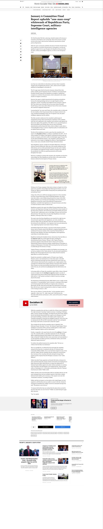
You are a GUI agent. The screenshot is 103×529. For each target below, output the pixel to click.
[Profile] (82, 1)
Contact (76, 1)
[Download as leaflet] (20, 54)
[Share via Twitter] (20, 43)
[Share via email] (20, 51)
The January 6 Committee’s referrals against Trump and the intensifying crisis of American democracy (37, 418)
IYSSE (53, 9)
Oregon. (46, 313)
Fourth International (37, 9)
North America (33, 435)
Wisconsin (39, 245)
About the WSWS (58, 9)
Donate (68, 9)
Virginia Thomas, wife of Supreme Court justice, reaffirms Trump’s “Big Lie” (61, 417)
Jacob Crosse (33, 33)
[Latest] (23, 7)
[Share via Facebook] (20, 40)
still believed (50, 266)
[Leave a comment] (20, 57)
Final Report (40, 87)
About (80, 1)
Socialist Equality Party (46, 9)
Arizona (33, 245)
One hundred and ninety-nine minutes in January (49, 417)
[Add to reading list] (20, 60)
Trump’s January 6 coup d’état (30, 442)
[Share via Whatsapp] (20, 46)
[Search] (82, 7)
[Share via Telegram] (20, 49)
